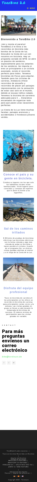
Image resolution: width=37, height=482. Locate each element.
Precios (7, 473)
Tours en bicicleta (9, 454)
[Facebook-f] (4, 363)
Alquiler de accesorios (21, 473)
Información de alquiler (18, 472)
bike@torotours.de (12, 356)
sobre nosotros (22, 451)
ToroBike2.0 (11, 451)
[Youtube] (14, 363)
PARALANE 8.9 (8, 465)
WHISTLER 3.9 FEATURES (17, 460)
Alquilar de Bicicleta (18, 458)
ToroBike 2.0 (13, 2)
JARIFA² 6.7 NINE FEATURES (18, 467)
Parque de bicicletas (18, 459)
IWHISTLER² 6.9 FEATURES (17, 463)
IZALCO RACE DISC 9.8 (24, 465)
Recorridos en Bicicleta (25, 454)
